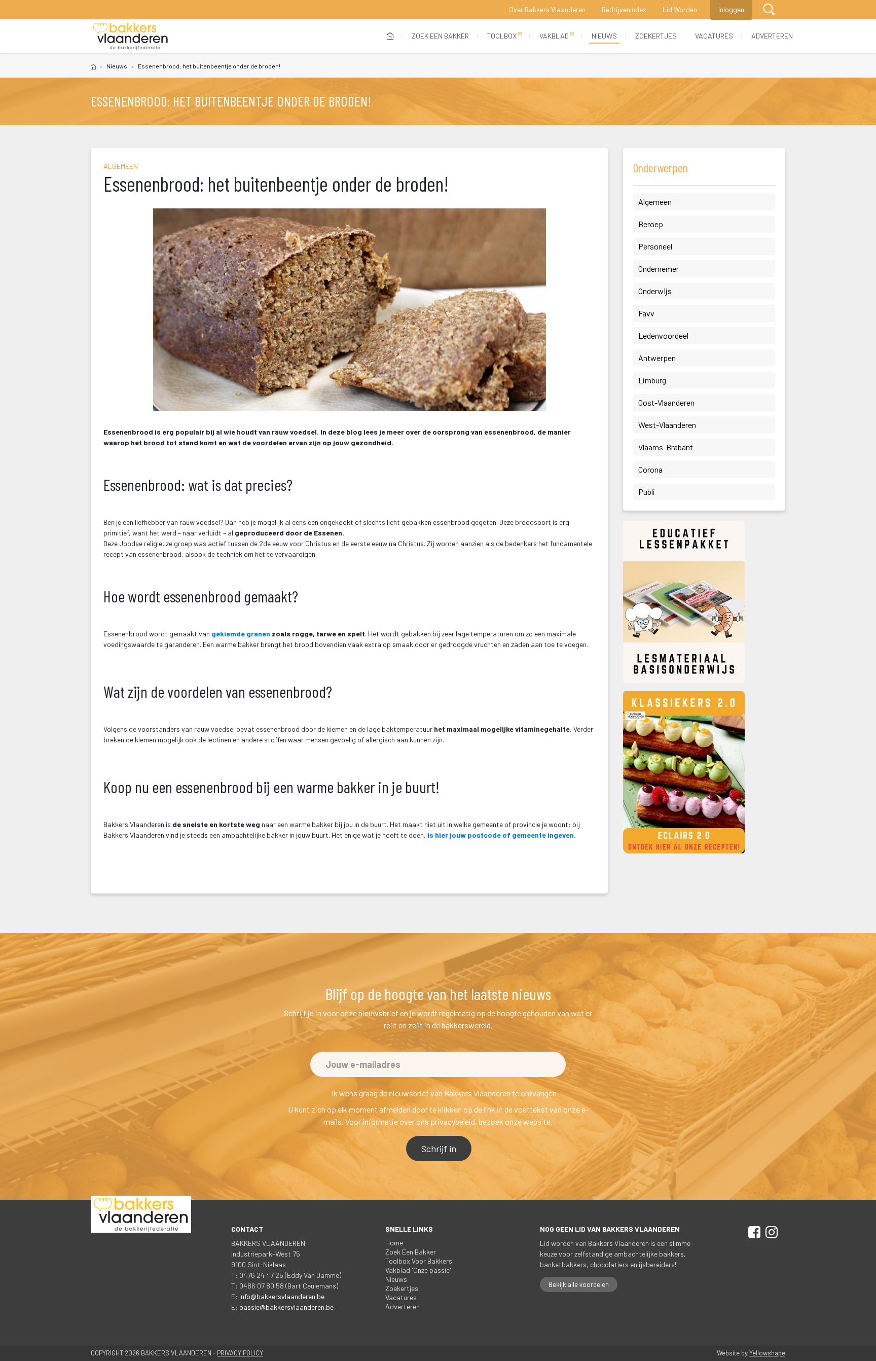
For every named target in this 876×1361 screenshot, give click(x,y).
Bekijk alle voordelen (579, 1284)
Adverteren (402, 1306)
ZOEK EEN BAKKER (440, 35)
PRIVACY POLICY (240, 1353)
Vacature (401, 1297)
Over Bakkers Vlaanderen (547, 9)
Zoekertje (401, 1288)
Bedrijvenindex (624, 9)
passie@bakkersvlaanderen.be (286, 1307)
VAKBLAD (554, 35)
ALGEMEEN (120, 166)
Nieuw (116, 65)
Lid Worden (680, 9)
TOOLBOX (502, 35)
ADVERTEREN (772, 35)
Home (394, 1242)
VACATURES (714, 35)
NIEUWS (604, 35)
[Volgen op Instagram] (770, 1234)
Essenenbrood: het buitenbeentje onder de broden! (209, 65)
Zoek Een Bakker (410, 1251)
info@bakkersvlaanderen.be (281, 1296)
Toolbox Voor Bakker (418, 1261)
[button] (768, 9)
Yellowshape (767, 1353)
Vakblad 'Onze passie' (418, 1270)
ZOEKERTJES (656, 35)
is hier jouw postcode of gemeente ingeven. (501, 835)
